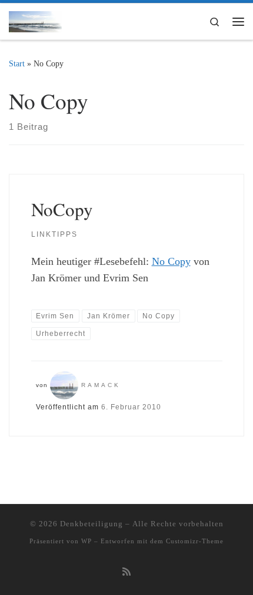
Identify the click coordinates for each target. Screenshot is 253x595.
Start (17, 63)
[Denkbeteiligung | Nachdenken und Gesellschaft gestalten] (35, 19)
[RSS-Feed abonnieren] (126, 572)
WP (86, 540)
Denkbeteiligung (91, 523)
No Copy (171, 261)
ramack (101, 385)
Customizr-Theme (195, 540)
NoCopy (62, 209)
